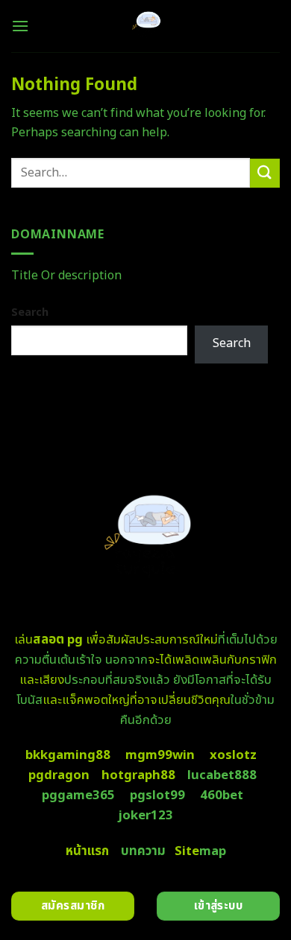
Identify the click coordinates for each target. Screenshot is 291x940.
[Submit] (265, 173)
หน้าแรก (87, 851)
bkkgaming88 (67, 755)
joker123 (145, 815)
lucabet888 (222, 775)
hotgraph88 (138, 775)
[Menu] (20, 25)
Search (29, 312)
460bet (221, 795)
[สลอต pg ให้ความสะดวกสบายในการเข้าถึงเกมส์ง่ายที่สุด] (146, 26)
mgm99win (160, 755)
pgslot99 (157, 795)
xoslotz (233, 755)
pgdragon (59, 775)
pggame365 (78, 795)
